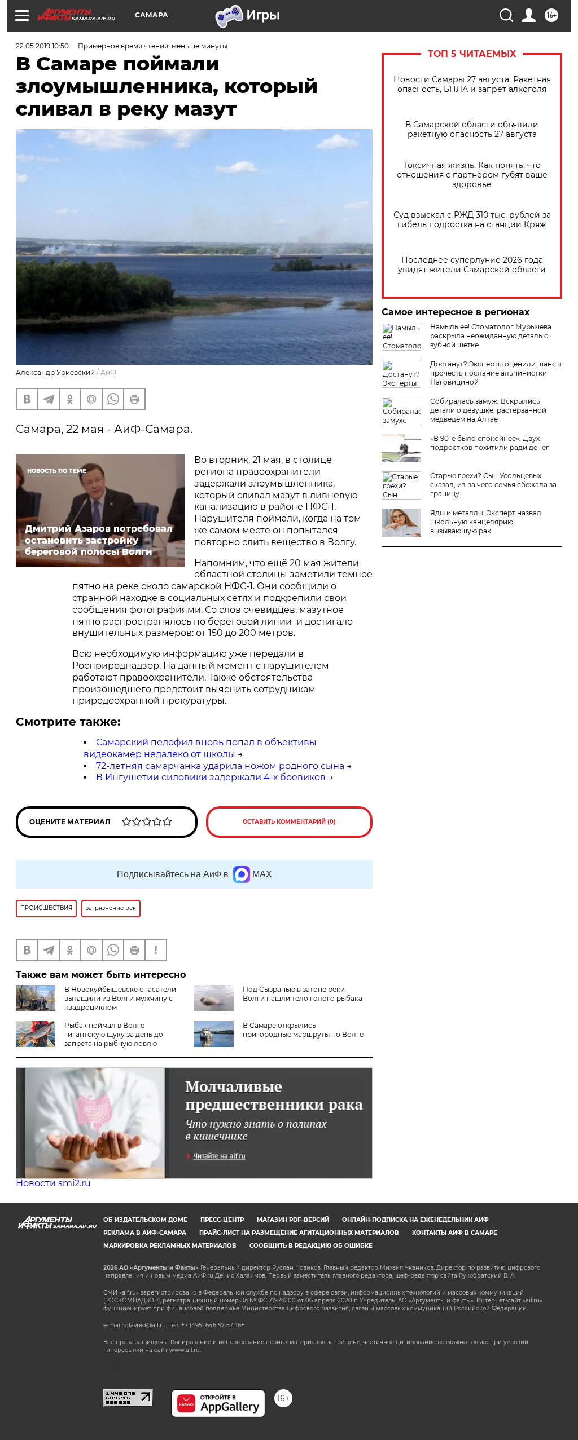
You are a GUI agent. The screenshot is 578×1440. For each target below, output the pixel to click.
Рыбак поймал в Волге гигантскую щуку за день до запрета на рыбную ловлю (113, 1034)
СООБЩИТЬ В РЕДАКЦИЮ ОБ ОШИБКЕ (311, 1245)
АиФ (108, 372)
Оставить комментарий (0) (289, 821)
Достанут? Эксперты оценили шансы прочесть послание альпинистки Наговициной (495, 373)
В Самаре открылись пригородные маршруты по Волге (303, 1030)
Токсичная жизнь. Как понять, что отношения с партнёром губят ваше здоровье (472, 175)
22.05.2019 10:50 (42, 46)
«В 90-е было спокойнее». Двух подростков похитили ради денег (489, 443)
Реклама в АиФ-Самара (144, 1232)
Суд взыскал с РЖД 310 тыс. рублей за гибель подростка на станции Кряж (472, 219)
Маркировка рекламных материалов (170, 1245)
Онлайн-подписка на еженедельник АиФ (415, 1219)
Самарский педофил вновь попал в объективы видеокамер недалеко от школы (200, 748)
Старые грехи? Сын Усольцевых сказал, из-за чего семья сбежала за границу (493, 484)
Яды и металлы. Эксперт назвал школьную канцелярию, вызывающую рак (485, 522)
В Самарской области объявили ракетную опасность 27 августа (471, 129)
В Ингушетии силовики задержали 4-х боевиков (211, 777)
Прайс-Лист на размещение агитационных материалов (299, 1232)
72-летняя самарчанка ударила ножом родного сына (220, 766)
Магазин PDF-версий (293, 1219)
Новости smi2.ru (53, 1183)
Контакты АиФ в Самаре (454, 1232)
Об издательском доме (145, 1219)
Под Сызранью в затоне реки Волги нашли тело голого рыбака (302, 993)
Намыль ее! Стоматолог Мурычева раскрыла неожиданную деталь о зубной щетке (490, 336)
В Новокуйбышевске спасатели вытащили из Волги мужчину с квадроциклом (120, 998)
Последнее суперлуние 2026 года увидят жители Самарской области (472, 265)
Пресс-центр (222, 1219)
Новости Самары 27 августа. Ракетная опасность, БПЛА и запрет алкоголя (472, 84)
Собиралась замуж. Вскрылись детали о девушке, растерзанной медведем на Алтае (488, 410)
